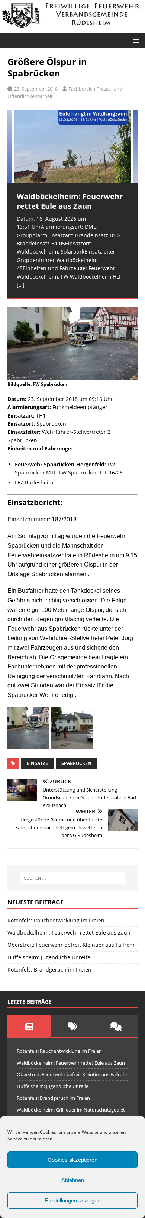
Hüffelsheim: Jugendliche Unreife (48, 957)
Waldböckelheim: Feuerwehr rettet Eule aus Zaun (68, 932)
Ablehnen (72, 1180)
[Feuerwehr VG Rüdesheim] (72, 29)
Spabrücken (76, 763)
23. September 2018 (36, 88)
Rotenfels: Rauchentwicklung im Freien (55, 920)
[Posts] (29, 1026)
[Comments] (116, 1026)
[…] (21, 284)
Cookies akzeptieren (72, 1160)
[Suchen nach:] (72, 878)
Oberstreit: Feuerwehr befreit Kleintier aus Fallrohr (71, 944)
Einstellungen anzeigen (72, 1200)
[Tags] (72, 1026)
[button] (134, 40)
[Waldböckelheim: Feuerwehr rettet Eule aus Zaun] (72, 146)
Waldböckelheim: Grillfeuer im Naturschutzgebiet (71, 1109)
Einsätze (37, 763)
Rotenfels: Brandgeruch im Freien (49, 969)
